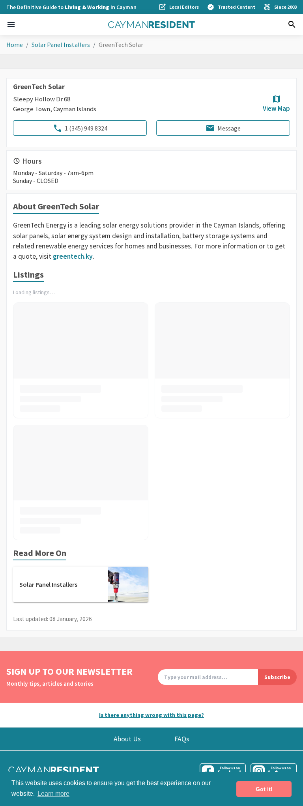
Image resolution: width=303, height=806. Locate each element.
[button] (11, 24)
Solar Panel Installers (61, 45)
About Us (127, 739)
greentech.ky (73, 256)
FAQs (181, 739)
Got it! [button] (264, 789)
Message (229, 128)
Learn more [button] (53, 793)
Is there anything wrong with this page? (151, 714)
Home (14, 45)
